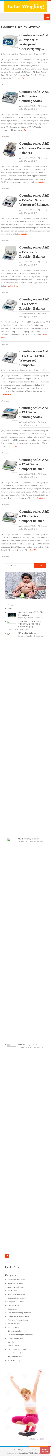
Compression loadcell (15, 1302)
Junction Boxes (13, 1327)
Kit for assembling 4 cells (17, 1331)
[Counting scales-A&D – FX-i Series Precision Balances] (9, 305)
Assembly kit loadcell (15, 1287)
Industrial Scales (13, 1324)
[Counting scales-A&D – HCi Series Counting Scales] (9, 97)
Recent (10, 609)
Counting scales (27, 54)
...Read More (25, 78)
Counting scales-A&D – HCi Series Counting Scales (34, 96)
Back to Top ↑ (39, 1453)
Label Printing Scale (15, 1338)
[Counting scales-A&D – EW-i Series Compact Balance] (9, 465)
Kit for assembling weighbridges (20, 1335)
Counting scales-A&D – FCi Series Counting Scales (34, 412)
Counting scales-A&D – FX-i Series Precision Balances (34, 304)
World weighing (13, 1360)
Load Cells (11, 1342)
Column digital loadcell (16, 1298)
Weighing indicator (14, 1357)
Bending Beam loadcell (16, 1294)
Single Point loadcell (15, 1353)
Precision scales (13, 1346)
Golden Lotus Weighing (10, 54)
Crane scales (12, 1309)
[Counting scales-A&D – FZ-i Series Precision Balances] (9, 253)
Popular (10, 605)
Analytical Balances (15, 1283)
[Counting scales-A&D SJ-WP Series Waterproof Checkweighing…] (9, 41)
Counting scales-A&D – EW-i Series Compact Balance (34, 464)
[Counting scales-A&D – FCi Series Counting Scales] (9, 414)
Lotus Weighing (25, 6)
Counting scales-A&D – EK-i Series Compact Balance (34, 516)
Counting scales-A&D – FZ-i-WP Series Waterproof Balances (34, 200)
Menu (47, 17)
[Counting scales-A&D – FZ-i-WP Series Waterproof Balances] (9, 201)
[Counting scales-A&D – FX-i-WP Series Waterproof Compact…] (9, 357)
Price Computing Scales (16, 1349)
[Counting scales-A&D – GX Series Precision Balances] (9, 149)
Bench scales (12, 1291)
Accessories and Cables (16, 1280)
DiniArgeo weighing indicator (19, 1313)
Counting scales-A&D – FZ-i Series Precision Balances (34, 252)
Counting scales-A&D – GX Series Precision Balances (34, 148)
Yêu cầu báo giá (45, 1450)
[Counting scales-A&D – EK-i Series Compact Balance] (9, 517)
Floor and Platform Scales (17, 1320)
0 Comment (5, 85)
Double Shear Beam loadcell (18, 1316)
